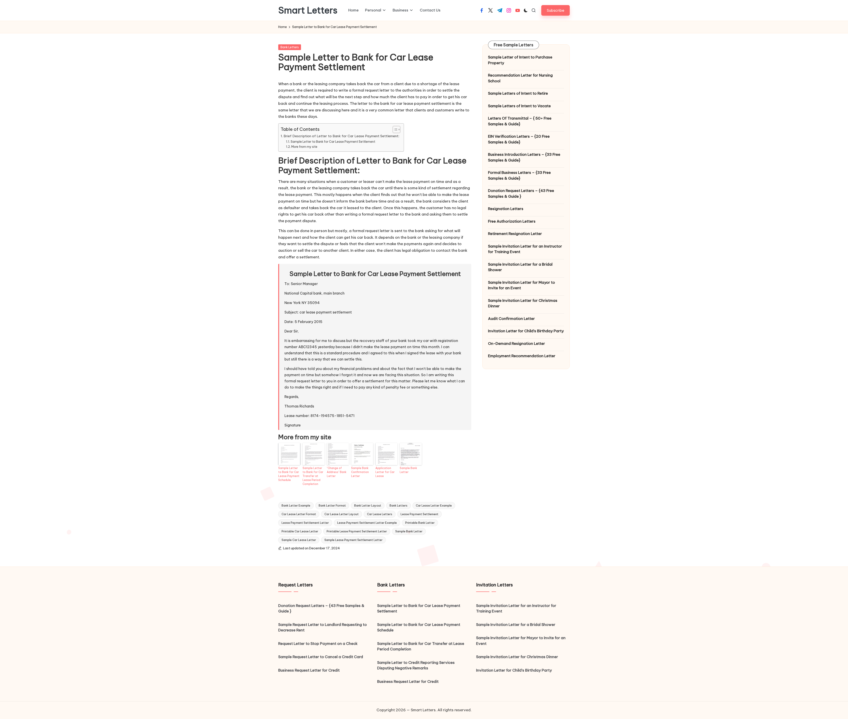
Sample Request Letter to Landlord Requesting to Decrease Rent (322, 627)
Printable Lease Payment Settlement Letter (357, 531)
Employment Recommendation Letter (521, 355)
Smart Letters (307, 10)
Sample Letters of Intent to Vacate (519, 105)
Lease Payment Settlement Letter (305, 522)
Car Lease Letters (379, 514)
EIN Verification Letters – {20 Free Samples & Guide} (519, 139)
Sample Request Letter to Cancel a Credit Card (320, 656)
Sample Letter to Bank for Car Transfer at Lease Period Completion (313, 476)
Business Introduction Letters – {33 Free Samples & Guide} (524, 157)
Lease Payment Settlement (419, 514)
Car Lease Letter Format (299, 514)
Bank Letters (289, 47)
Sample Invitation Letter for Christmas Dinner (522, 303)
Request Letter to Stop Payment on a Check (318, 643)
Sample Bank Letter (408, 470)
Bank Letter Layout (367, 505)
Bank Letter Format (332, 505)
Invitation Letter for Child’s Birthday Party (526, 331)
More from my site (304, 147)
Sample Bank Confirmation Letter (360, 472)
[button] (555, 10)
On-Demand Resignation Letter (516, 343)
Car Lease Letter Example (434, 505)
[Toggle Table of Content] (394, 129)
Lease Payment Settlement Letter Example (367, 522)
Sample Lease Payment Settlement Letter (353, 540)
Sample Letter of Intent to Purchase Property (520, 60)
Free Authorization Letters (512, 221)
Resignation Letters (505, 208)
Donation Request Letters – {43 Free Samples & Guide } (521, 193)
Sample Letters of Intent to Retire (518, 93)
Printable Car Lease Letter (300, 531)
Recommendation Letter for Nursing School (520, 78)
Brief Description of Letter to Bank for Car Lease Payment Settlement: (341, 136)
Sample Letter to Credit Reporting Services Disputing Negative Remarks (416, 665)
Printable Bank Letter (420, 522)
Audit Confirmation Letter (511, 318)
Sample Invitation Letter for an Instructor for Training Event (525, 249)
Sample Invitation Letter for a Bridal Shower (520, 267)
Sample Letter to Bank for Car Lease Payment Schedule (288, 474)
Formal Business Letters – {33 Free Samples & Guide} (519, 175)
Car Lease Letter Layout (341, 514)
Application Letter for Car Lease (385, 472)
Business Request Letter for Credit (309, 670)
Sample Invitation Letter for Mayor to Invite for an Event (521, 285)
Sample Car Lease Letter (299, 540)
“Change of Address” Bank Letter (336, 472)
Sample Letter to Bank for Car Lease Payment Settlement (333, 142)
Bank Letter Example (296, 505)
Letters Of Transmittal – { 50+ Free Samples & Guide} (519, 121)
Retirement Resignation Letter (515, 233)
